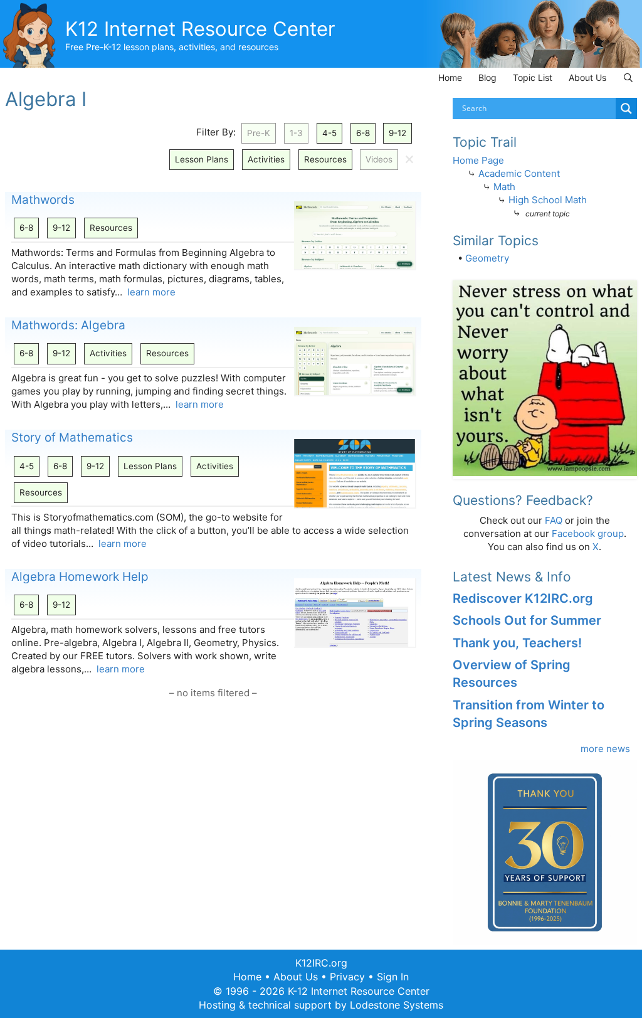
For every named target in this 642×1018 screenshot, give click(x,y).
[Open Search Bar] (628, 77)
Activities (266, 159)
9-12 (397, 133)
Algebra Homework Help (80, 577)
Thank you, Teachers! (517, 642)
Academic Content (519, 173)
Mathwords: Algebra (68, 325)
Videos (379, 159)
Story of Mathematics (72, 437)
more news (605, 749)
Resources (325, 159)
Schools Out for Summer (527, 620)
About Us (587, 77)
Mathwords (43, 200)
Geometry (487, 258)
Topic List (532, 77)
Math (504, 187)
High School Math (547, 200)
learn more (151, 292)
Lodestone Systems (396, 1005)
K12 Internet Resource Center (200, 28)
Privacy (347, 976)
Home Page (478, 160)
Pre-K (258, 133)
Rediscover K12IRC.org (523, 598)
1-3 (296, 133)
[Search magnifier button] (626, 108)
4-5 (329, 133)
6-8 (363, 133)
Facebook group (588, 533)
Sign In (393, 976)
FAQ (553, 520)
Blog (487, 77)
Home (450, 77)
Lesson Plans (201, 159)
